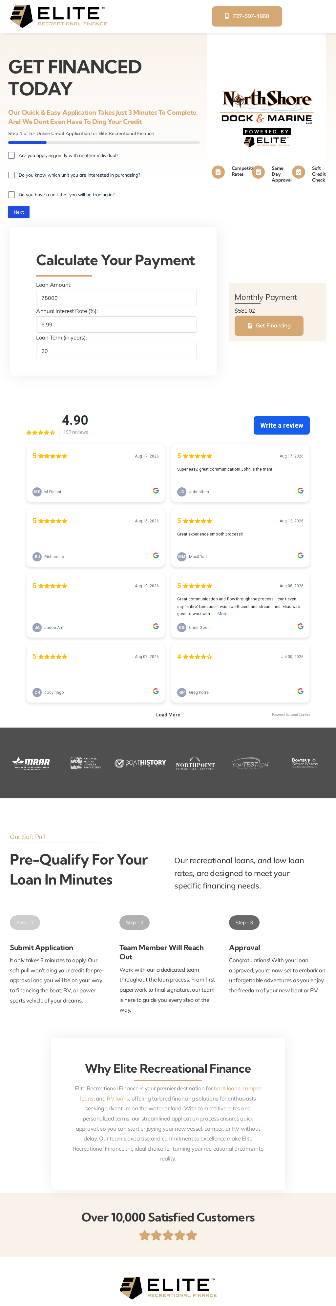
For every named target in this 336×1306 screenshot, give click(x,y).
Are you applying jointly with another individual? (68, 155)
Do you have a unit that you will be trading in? (67, 195)
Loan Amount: (54, 284)
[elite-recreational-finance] (58, 7)
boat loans (227, 1088)
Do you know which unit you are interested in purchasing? (79, 175)
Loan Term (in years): (61, 337)
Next (19, 212)
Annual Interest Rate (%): (67, 310)
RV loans (118, 1098)
